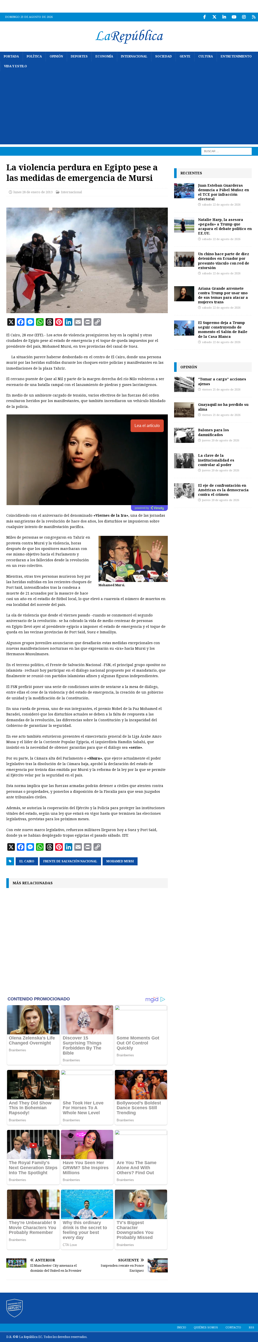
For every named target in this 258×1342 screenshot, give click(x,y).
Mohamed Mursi (120, 861)
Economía (104, 56)
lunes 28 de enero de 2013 (33, 192)
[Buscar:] (226, 151)
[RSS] (253, 17)
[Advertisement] (129, 109)
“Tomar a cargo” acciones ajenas (222, 381)
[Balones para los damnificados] (184, 435)
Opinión (56, 56)
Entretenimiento (236, 56)
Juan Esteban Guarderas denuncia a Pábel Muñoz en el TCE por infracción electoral (223, 192)
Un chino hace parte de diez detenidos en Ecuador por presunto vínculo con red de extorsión (223, 260)
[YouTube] (234, 17)
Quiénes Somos (206, 1327)
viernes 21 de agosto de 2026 (221, 389)
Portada (11, 56)
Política (34, 56)
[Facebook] (204, 17)
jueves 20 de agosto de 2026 (220, 440)
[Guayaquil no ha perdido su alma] (184, 409)
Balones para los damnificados (213, 432)
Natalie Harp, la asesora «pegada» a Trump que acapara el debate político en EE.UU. (225, 226)
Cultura (205, 56)
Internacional (134, 56)
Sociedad (163, 56)
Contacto (233, 1327)
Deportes (79, 56)
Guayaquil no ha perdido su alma (223, 406)
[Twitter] (214, 17)
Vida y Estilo (15, 66)
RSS (251, 1327)
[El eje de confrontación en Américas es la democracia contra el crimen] (184, 490)
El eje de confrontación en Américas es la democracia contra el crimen (223, 490)
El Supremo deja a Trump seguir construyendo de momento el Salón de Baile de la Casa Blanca (222, 329)
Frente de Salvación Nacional (70, 861)
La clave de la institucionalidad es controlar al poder (216, 460)
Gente (185, 56)
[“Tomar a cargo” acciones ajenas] (184, 384)
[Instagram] (243, 17)
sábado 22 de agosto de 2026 (221, 204)
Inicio (181, 1327)
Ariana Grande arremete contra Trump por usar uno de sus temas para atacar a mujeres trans (223, 295)
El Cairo (26, 861)
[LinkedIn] (224, 17)
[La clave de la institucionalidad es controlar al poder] (184, 460)
